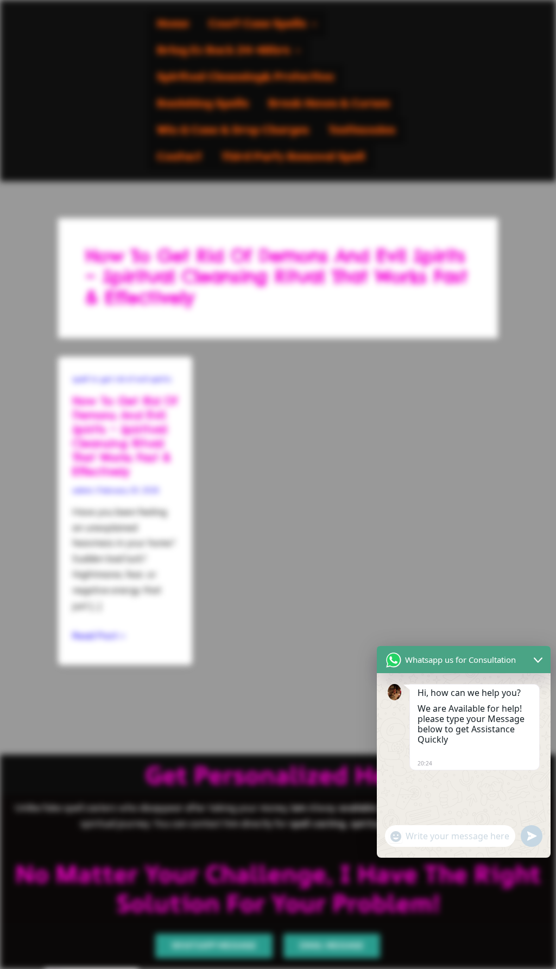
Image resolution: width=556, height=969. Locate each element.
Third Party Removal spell (293, 157)
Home (173, 24)
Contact (179, 157)
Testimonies (361, 130)
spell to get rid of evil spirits (122, 379)
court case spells (257, 24)
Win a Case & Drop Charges (233, 130)
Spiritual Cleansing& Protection (245, 77)
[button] (262, 24)
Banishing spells (203, 104)
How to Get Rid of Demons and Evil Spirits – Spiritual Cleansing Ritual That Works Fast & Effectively (124, 436)
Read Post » (98, 636)
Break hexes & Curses (329, 104)
